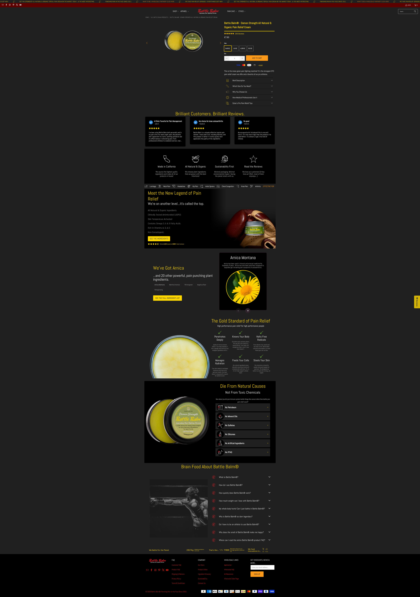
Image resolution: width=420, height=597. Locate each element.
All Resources (228, 574)
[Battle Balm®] (208, 11)
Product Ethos (202, 569)
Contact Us (201, 583)
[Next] (220, 43)
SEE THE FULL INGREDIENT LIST (167, 298)
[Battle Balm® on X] (17, 5)
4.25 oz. (243, 48)
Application (228, 565)
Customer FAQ (176, 565)
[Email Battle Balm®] (3, 5)
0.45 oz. (227, 48)
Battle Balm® (156, 592)
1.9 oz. (235, 48)
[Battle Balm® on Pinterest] (13, 5)
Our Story (201, 565)
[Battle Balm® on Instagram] (10, 5)
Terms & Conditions (178, 583)
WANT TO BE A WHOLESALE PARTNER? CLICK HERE (99, 2)
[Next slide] (247, 310)
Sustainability (202, 579)
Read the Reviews (253, 166)
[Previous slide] (238, 310)
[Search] (415, 11)
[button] (176, 11)
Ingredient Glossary (204, 574)
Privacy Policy (176, 579)
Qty (225, 53)
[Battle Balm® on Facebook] (6, 5)
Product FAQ (176, 569)
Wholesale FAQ (229, 569)
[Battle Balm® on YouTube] (20, 5)
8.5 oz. (250, 48)
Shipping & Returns (178, 574)
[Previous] (147, 43)
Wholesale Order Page (231, 579)
